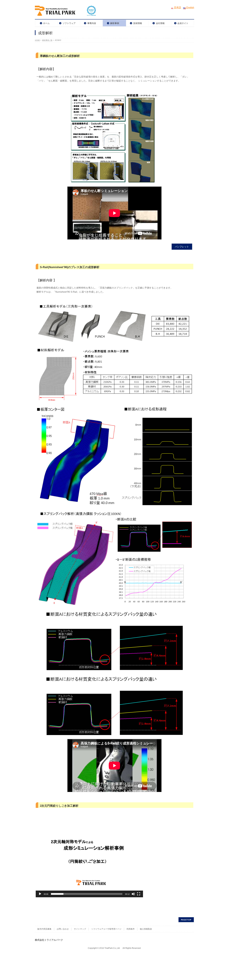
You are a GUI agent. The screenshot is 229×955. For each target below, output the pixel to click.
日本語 (177, 7)
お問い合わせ (63, 929)
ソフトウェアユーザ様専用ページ (106, 929)
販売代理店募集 (44, 929)
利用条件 (131, 929)
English (190, 7)
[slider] (86, 894)
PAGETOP (186, 920)
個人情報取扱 (146, 929)
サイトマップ (80, 929)
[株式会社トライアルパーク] (65, 12)
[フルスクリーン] (138, 894)
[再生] (40, 894)
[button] (89, 857)
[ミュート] (133, 894)
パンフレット (182, 246)
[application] (89, 857)
